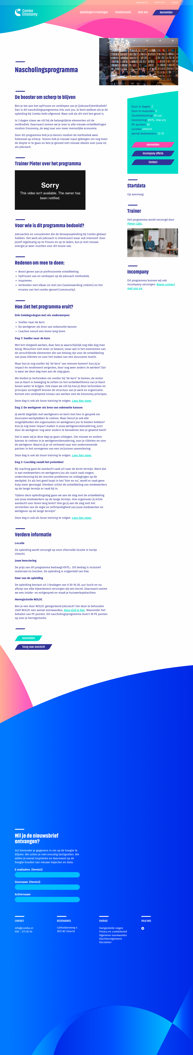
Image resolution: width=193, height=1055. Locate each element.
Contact (153, 162)
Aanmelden (166, 12)
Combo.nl (26, 12)
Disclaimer (105, 942)
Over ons (143, 12)
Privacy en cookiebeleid (113, 931)
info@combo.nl (24, 928)
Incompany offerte (153, 153)
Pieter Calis (134, 223)
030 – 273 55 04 (23, 931)
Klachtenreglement (110, 938)
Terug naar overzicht (33, 647)
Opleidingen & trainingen (94, 12)
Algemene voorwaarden (113, 935)
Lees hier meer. (82, 400)
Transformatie (123, 12)
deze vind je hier (74, 610)
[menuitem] (93, 12)
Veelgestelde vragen (111, 928)
